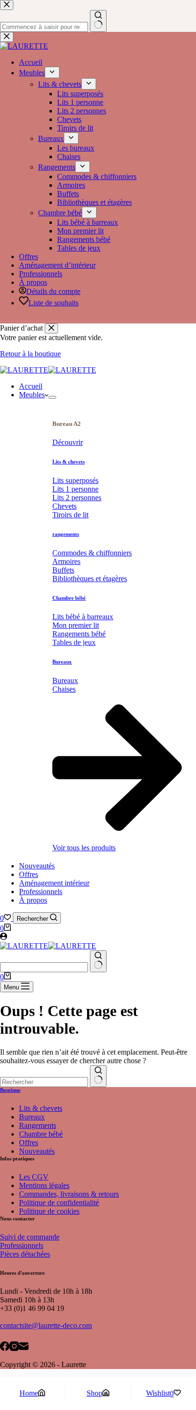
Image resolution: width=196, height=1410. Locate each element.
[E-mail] (24, 1347)
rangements (65, 534)
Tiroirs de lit (70, 515)
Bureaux (62, 662)
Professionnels (40, 891)
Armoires (66, 561)
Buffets (63, 570)
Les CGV (34, 1177)
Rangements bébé (79, 634)
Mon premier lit (75, 625)
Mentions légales (44, 1185)
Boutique (10, 1090)
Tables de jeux (74, 642)
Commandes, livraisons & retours (69, 1194)
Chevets (64, 506)
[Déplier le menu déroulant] (52, 397)
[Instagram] (14, 1347)
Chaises (64, 689)
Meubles (32, 395)
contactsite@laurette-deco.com (46, 1325)
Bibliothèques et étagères (89, 578)
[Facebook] (5, 1347)
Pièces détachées (25, 1254)
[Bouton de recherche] (98, 961)
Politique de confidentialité (59, 1202)
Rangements (37, 1125)
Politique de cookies (49, 1211)
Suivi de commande (29, 1237)
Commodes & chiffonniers (92, 553)
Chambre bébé (69, 598)
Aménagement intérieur (54, 883)
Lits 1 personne (75, 489)
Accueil (30, 386)
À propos (33, 900)
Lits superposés (75, 480)
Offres (28, 874)
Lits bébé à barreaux (82, 617)
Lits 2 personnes (76, 498)
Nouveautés (37, 866)
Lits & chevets (68, 461)
